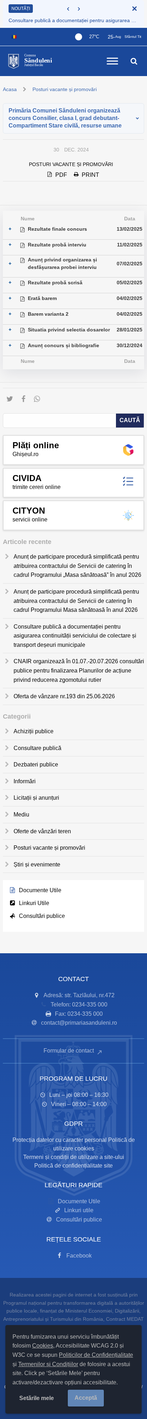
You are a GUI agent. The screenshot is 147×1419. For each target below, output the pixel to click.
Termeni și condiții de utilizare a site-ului (73, 1157)
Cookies (42, 1346)
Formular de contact (69, 1051)
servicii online (29, 519)
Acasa (10, 89)
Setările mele (36, 1398)
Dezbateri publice (36, 764)
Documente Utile (40, 890)
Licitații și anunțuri (36, 798)
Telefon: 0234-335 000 (79, 1004)
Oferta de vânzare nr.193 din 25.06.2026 (64, 696)
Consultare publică (37, 748)
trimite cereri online (36, 487)
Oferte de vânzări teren (42, 831)
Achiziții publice (34, 731)
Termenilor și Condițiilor (48, 1364)
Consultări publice (42, 916)
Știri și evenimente (37, 864)
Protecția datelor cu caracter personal (59, 1140)
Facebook (79, 1256)
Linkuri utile (78, 1210)
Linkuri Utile (34, 903)
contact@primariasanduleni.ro (79, 1023)
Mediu (21, 814)
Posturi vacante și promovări (64, 89)
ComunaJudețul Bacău (38, 60)
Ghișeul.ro (25, 454)
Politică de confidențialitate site (73, 1166)
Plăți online (35, 445)
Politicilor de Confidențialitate (96, 1355)
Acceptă (86, 1398)
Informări (25, 781)
